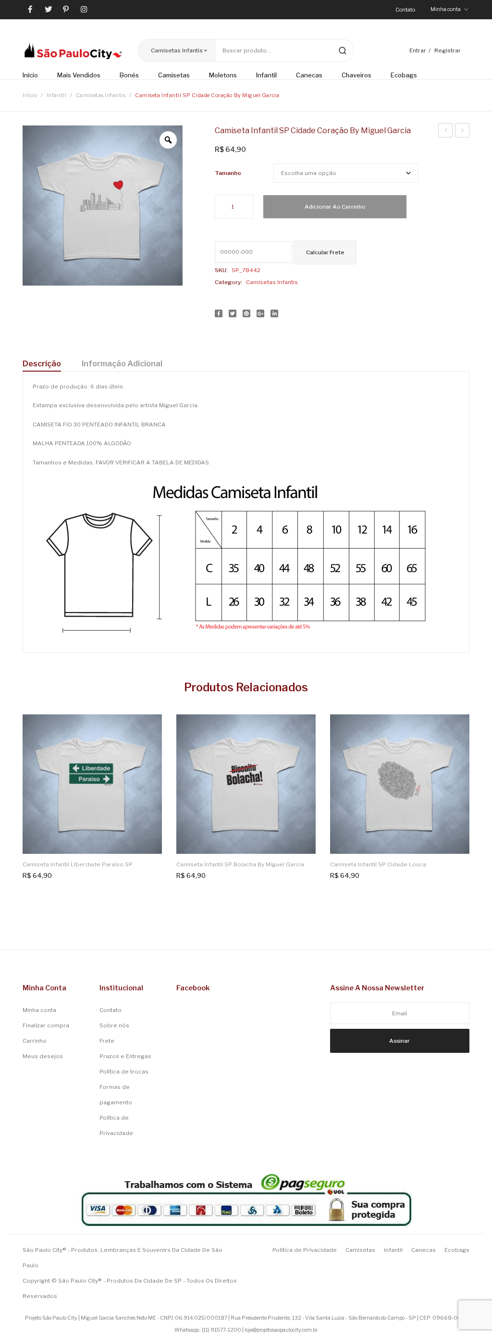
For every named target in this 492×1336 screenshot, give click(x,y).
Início (30, 95)
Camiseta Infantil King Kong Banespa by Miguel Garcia (446, 131)
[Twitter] (232, 313)
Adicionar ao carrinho (335, 206)
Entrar (417, 50)
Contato (405, 10)
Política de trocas (123, 1071)
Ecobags (456, 1250)
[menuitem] (35, 75)
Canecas (423, 1250)
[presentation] (15, 793)
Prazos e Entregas (125, 1056)
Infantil (56, 95)
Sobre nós (114, 1025)
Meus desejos (43, 1056)
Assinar (399, 1040)
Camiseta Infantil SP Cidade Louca (378, 864)
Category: (228, 282)
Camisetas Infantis (101, 95)
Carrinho (35, 1040)
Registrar (447, 50)
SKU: (221, 270)
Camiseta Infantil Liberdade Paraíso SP (78, 864)
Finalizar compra (46, 1025)
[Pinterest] (246, 313)
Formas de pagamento (115, 1095)
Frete (106, 1040)
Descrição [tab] (42, 363)
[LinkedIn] (274, 313)
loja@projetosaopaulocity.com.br (281, 1330)
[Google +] (260, 313)
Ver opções (148, 727)
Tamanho (228, 173)
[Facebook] (218, 313)
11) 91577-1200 (222, 1330)
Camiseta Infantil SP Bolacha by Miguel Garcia (462, 131)
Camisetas (360, 1250)
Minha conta (39, 1010)
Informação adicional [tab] (122, 363)
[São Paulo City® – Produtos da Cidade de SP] (73, 50)
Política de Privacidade (116, 1125)
